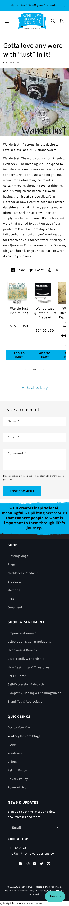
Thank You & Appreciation (26, 701)
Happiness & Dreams (22, 650)
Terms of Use (17, 787)
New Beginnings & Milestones (28, 667)
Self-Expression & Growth (26, 684)
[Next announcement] (65, 5)
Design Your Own (20, 727)
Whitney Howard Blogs (24, 736)
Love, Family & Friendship (26, 659)
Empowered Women (22, 633)
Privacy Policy (18, 779)
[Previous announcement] (4, 5)
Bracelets (14, 581)
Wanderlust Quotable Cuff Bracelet (45, 313)
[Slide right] (43, 369)
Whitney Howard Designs (30, 886)
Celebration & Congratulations (29, 641)
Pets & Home (17, 676)
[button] (6, 21)
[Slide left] (25, 369)
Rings (11, 564)
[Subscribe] (56, 828)
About (12, 744)
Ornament (15, 607)
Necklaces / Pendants (23, 573)
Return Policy (17, 770)
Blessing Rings (18, 556)
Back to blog (37, 387)
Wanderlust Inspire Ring (19, 311)
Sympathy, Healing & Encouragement (34, 693)
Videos (12, 762)
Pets (11, 599)
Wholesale (15, 753)
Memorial (14, 590)
